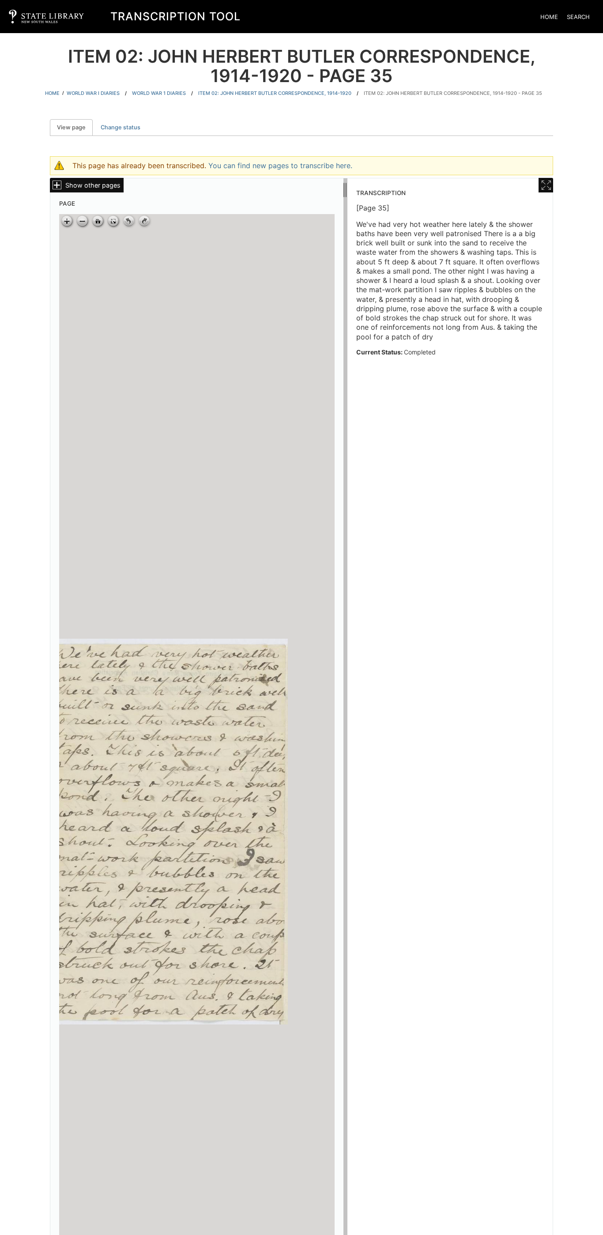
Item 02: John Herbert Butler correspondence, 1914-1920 (274, 93)
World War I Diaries (93, 93)
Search (578, 16)
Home (549, 16)
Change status (120, 127)
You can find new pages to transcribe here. (280, 165)
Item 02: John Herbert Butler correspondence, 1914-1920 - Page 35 (453, 93)
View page (75, 127)
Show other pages (93, 185)
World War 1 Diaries (159, 93)
